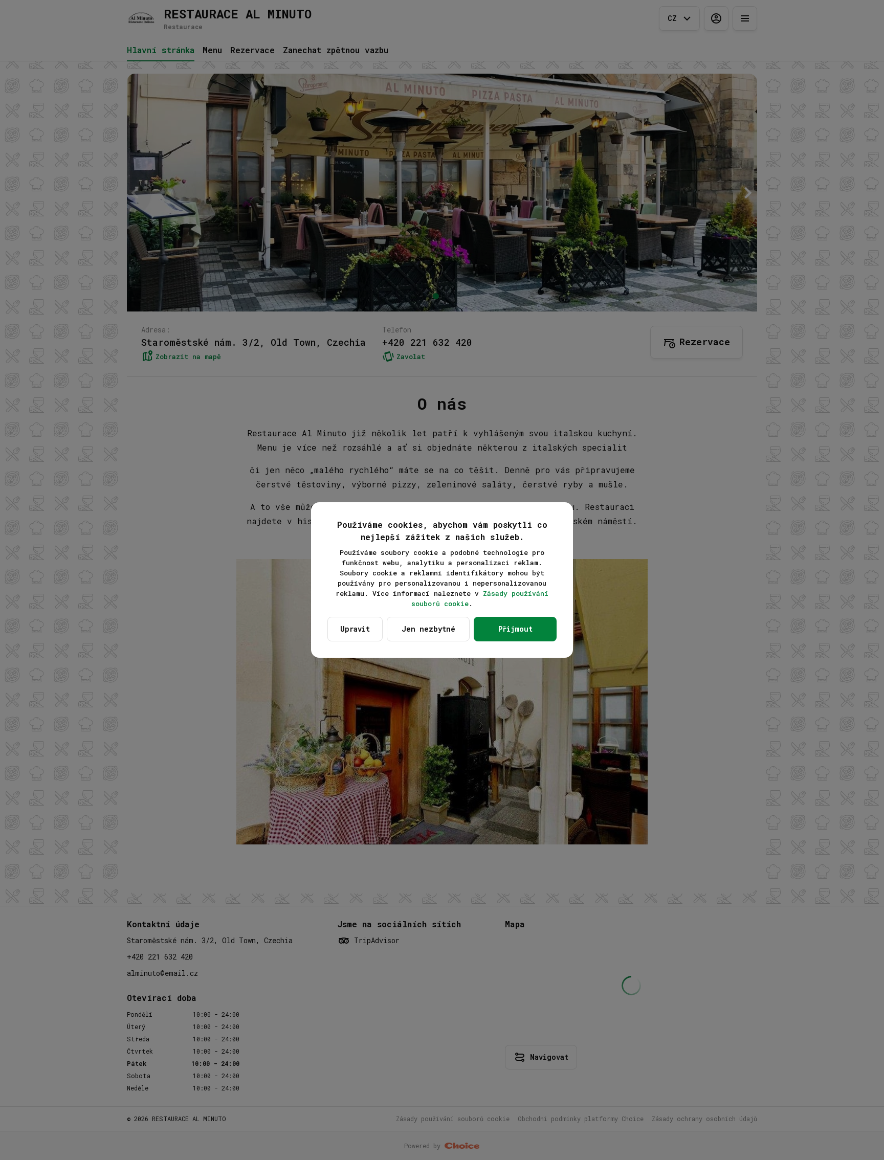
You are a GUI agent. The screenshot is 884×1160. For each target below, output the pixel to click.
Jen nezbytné (428, 629)
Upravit (355, 629)
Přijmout (515, 629)
